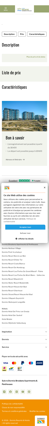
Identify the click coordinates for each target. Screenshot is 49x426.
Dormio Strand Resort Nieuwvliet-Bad (17, 294)
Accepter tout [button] (25, 227)
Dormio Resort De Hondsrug (13, 267)
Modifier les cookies (37, 411)
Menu (6, 10)
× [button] (44, 188)
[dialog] (24, 213)
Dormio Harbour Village (11, 248)
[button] (24, 238)
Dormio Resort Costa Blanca (13, 264)
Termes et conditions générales (14, 411)
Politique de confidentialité (12, 404)
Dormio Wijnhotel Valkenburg (14, 323)
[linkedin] (16, 391)
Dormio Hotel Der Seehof (12, 315)
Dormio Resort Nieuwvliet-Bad (14, 287)
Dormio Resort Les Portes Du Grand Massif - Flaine (22, 271)
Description (9, 34)
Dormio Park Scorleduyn (12, 252)
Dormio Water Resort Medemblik (15, 283)
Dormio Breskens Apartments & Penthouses (20, 244)
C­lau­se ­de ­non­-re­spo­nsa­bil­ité (13, 407)
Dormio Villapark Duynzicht (13, 298)
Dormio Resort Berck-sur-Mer (14, 256)
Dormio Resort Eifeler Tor (12, 260)
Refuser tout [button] (25, 233)
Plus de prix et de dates (36, 57)
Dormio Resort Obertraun (12, 290)
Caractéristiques (36, 34)
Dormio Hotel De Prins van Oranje (15, 311)
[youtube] (22, 391)
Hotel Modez (7, 319)
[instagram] (4, 391)
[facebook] (10, 391)
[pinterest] (29, 391)
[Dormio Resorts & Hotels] (24, 9)
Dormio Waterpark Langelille (13, 302)
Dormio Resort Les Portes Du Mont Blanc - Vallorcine (23, 275)
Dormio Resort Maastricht (12, 279)
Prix (22, 34)
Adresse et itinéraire (14, 160)
